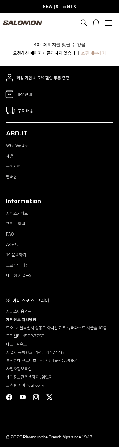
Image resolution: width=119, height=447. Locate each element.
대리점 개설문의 (19, 275)
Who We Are (17, 146)
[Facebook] (9, 397)
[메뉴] (108, 22)
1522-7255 (33, 336)
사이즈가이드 (17, 213)
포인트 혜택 (15, 224)
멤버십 (11, 177)
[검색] (83, 22)
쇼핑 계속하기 (93, 53)
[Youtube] (23, 397)
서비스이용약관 (19, 311)
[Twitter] (49, 397)
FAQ (10, 234)
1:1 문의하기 (16, 255)
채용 (9, 156)
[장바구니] (96, 22)
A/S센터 (13, 244)
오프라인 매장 (17, 265)
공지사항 (13, 166)
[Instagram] (36, 397)
